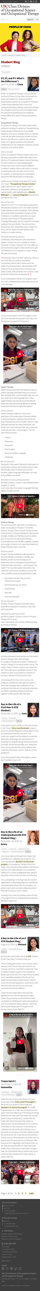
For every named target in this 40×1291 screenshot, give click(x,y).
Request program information (12, 1234)
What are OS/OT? (13, 89)
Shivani (22, 944)
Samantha (6, 1087)
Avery (4, 844)
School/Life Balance (8, 721)
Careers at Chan (7, 1254)
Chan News (5, 1247)
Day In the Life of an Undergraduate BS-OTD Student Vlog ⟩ (13, 835)
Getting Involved (23, 849)
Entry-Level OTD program (25, 1102)
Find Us (6, 1208)
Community (12, 718)
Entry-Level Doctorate (20, 728)
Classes (4, 718)
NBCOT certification (23, 1285)
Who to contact (9, 1205)
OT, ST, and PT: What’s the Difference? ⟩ (12, 80)
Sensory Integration (20, 195)
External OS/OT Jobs (9, 1257)
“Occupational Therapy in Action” (23, 184)
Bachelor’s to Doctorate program (14, 1107)
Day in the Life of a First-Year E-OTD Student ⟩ (11, 707)
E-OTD (28, 956)
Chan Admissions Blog (9, 1252)
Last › (31, 1193)
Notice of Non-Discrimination (11, 1239)
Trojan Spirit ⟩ (8, 1081)
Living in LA (5, 851)
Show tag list (6, 72)
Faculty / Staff (7, 2)
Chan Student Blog (8, 1249)
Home (4, 55)
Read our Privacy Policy (9, 1236)
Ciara (20, 84)
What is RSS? (6, 1261)
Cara (24, 713)
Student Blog (20, 55)
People (10, 55)
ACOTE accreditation (8, 1285)
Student (15, 2)
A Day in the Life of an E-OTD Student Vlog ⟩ (14, 940)
